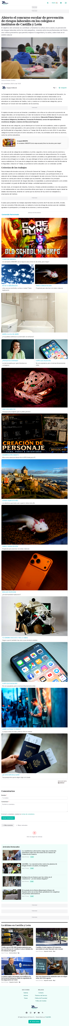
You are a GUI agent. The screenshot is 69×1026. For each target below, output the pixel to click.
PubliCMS (48, 1017)
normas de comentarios (27, 814)
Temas (26, 998)
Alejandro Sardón (48, 951)
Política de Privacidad (41, 998)
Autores (26, 995)
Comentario (5, 801)
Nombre (4, 795)
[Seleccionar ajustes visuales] (61, 3)
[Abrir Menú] (66, 3)
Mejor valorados (22, 825)
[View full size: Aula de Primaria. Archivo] (34, 58)
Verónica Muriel (13, 953)
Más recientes (8, 825)
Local (32, 856)
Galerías (26, 992)
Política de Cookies (41, 1001)
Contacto (41, 992)
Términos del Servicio (41, 995)
